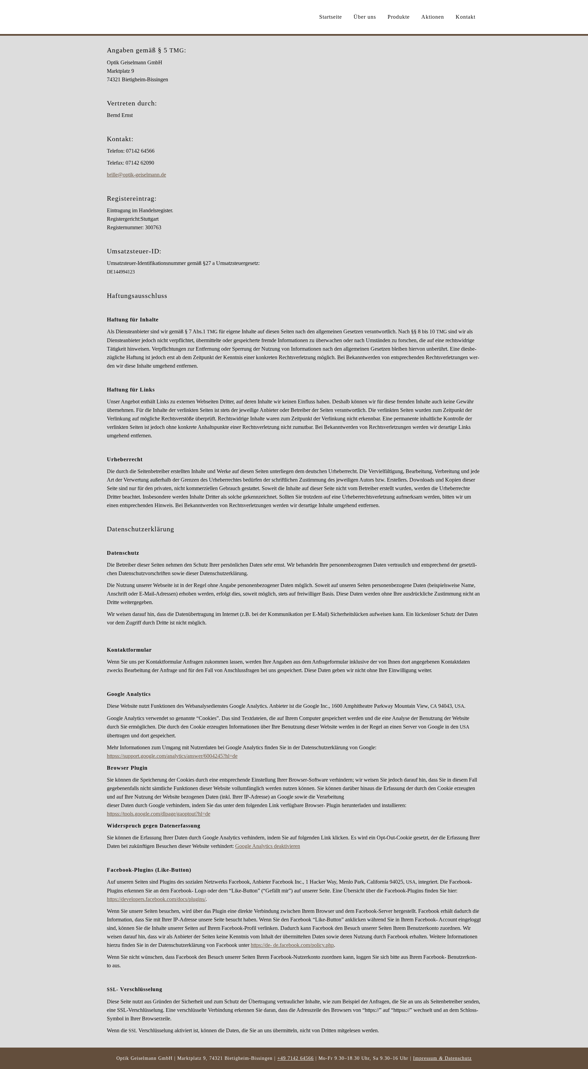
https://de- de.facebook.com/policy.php (292, 945)
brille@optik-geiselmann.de (136, 175)
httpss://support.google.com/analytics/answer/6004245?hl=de (172, 756)
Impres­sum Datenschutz (442, 1058)
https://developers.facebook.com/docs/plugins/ (156, 899)
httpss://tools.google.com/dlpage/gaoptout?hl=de (158, 814)
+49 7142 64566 (295, 1058)
